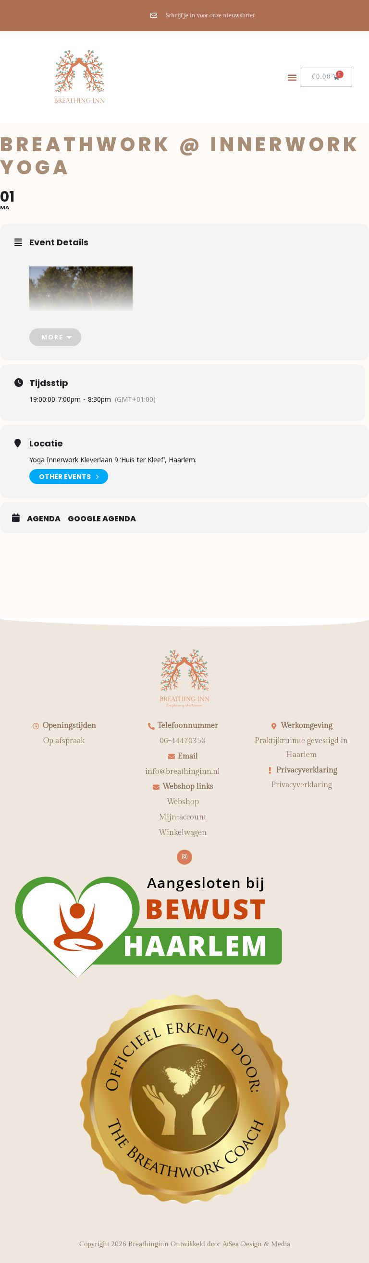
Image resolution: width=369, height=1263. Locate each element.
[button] (292, 77)
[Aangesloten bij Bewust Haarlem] (149, 977)
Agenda (44, 519)
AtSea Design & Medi (254, 1244)
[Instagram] (184, 857)
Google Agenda (102, 519)
